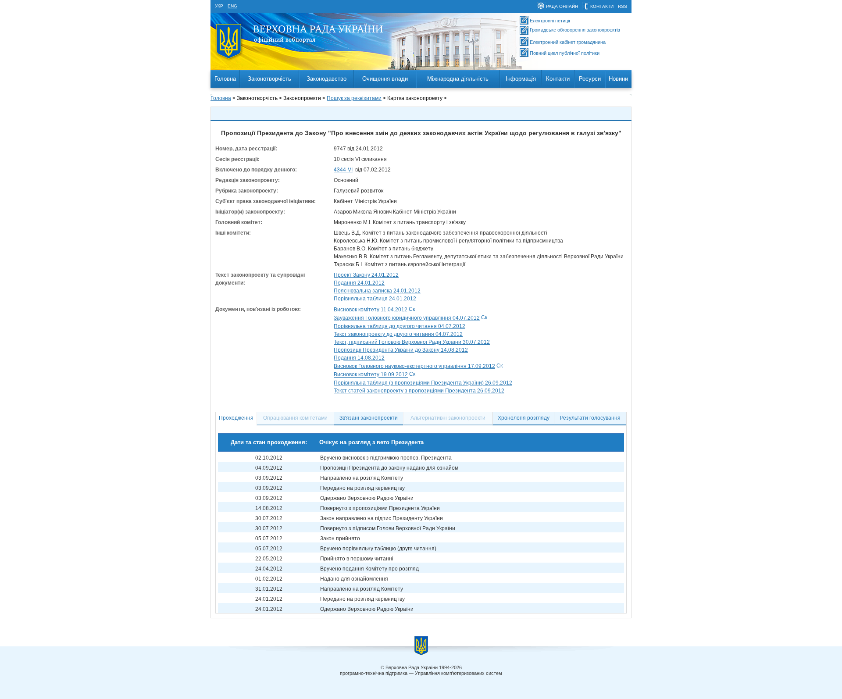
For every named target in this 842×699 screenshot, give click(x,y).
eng (232, 6)
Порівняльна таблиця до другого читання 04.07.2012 (399, 326)
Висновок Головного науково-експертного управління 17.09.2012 (414, 366)
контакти (602, 6)
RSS (622, 6)
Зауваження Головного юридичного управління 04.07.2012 (407, 318)
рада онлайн (562, 6)
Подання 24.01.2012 (359, 283)
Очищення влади (385, 78)
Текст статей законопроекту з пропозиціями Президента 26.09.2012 (419, 391)
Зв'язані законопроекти (368, 418)
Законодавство (326, 78)
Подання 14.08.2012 (359, 358)
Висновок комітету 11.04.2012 (370, 310)
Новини (618, 78)
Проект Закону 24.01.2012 (366, 275)
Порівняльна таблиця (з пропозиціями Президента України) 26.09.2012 (423, 383)
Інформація (521, 78)
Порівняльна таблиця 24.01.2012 (375, 299)
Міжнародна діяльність (458, 78)
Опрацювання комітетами (295, 418)
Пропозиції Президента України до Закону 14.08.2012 (401, 350)
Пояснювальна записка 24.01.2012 (377, 291)
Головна (225, 78)
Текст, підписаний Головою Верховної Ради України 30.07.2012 (412, 342)
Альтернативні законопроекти (447, 418)
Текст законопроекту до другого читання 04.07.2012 (398, 334)
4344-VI (343, 170)
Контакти (558, 78)
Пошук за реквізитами (354, 98)
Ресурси (590, 78)
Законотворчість (269, 78)
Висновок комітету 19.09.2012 (371, 375)
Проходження (236, 418)
